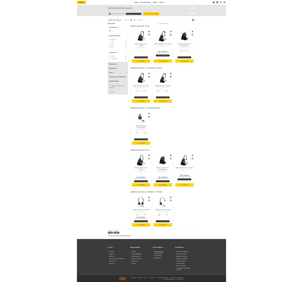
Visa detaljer (141, 61)
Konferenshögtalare (136, 254)
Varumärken (133, 277)
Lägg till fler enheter (151, 14)
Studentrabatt (157, 258)
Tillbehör (133, 263)
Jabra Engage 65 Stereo (141, 209)
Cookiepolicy (152, 277)
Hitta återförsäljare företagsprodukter (159, 252)
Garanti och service (181, 265)
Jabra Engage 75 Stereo (141, 86)
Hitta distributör (158, 255)
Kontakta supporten (181, 254)
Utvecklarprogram (181, 261)
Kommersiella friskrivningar (169, 279)
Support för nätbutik (181, 256)
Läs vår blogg (112, 261)
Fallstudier (111, 263)
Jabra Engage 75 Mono (162, 86)
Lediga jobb (112, 254)
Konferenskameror (136, 256)
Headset (133, 251)
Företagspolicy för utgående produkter (183, 268)
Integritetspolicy (180, 279)
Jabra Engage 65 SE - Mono (184, 168)
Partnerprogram (180, 263)
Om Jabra (111, 251)
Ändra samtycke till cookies (162, 277)
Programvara (134, 261)
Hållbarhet (111, 256)
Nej (116, 232)
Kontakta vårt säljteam (182, 251)
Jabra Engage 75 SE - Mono (163, 44)
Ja (110, 232)
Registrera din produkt (181, 258)
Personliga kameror (136, 258)
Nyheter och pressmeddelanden (117, 258)
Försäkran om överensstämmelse (177, 277)
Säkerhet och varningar (143, 277)
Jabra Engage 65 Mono (162, 209)
